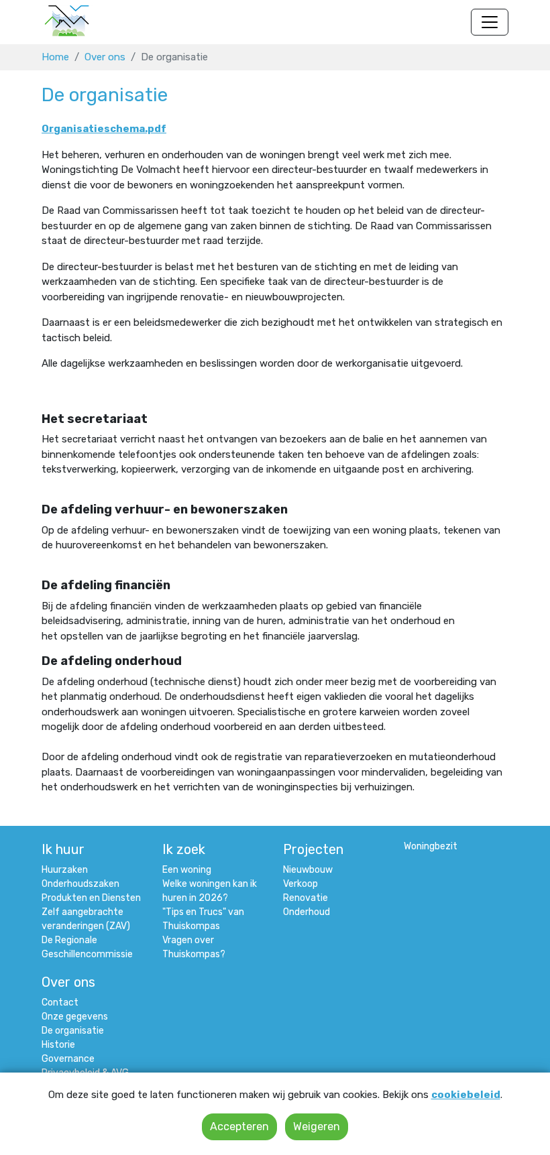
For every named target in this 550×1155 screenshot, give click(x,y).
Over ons (105, 57)
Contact (60, 1002)
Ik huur (63, 849)
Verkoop (300, 884)
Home (55, 57)
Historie (58, 1044)
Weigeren (316, 1126)
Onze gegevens (75, 1016)
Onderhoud (306, 912)
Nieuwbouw (308, 869)
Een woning (186, 869)
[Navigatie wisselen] (489, 22)
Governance (68, 1059)
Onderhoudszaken (80, 884)
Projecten (313, 849)
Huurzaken (65, 869)
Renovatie (305, 898)
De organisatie (73, 1030)
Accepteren (239, 1126)
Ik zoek (183, 849)
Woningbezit (430, 846)
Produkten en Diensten (91, 898)
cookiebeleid (465, 1095)
